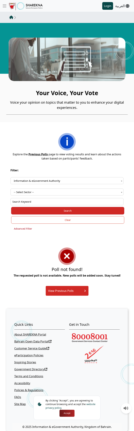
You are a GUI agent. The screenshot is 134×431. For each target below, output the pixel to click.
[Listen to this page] (126, 408)
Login (107, 6)
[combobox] (67, 180)
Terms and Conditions (28, 376)
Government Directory (29, 369)
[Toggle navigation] (4, 5)
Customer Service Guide (30, 348)
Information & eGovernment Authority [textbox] (37, 180)
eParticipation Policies (28, 355)
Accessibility (22, 383)
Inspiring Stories (25, 362)
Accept (67, 413)
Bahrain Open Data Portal (31, 341)
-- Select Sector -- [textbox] (24, 192)
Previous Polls (38, 154)
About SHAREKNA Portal (30, 334)
